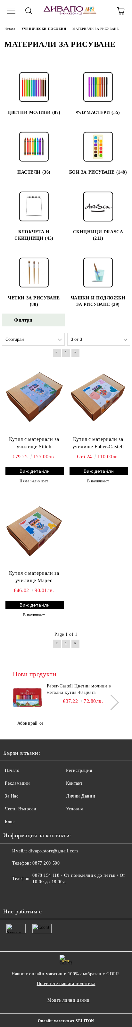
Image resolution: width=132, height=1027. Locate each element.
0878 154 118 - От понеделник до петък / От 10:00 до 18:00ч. (78, 878)
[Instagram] (26, 895)
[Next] (111, 702)
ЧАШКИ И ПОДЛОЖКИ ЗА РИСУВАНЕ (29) (98, 301)
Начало (12, 770)
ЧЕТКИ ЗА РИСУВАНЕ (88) (34, 301)
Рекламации (17, 783)
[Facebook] (11, 895)
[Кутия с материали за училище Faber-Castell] (98, 397)
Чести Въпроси (20, 809)
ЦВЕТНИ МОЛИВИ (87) (34, 112)
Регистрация (79, 770)
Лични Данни (80, 796)
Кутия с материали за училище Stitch (34, 442)
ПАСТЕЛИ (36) (34, 172)
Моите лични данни (68, 1000)
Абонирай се (30, 723)
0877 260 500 (46, 863)
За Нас (11, 796)
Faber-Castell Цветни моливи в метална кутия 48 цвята (79, 689)
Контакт (74, 783)
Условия (74, 809)
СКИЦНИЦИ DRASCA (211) (98, 235)
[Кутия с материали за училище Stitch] (34, 397)
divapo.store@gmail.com (53, 851)
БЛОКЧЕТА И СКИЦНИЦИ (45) (33, 235)
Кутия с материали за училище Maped (34, 576)
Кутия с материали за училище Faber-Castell (98, 442)
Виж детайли (35, 471)
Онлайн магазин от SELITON (66, 1021)
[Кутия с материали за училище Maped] (34, 531)
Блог (9, 821)
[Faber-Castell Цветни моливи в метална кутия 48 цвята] (27, 697)
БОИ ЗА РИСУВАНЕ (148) (98, 172)
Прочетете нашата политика (66, 983)
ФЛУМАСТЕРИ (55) (98, 112)
